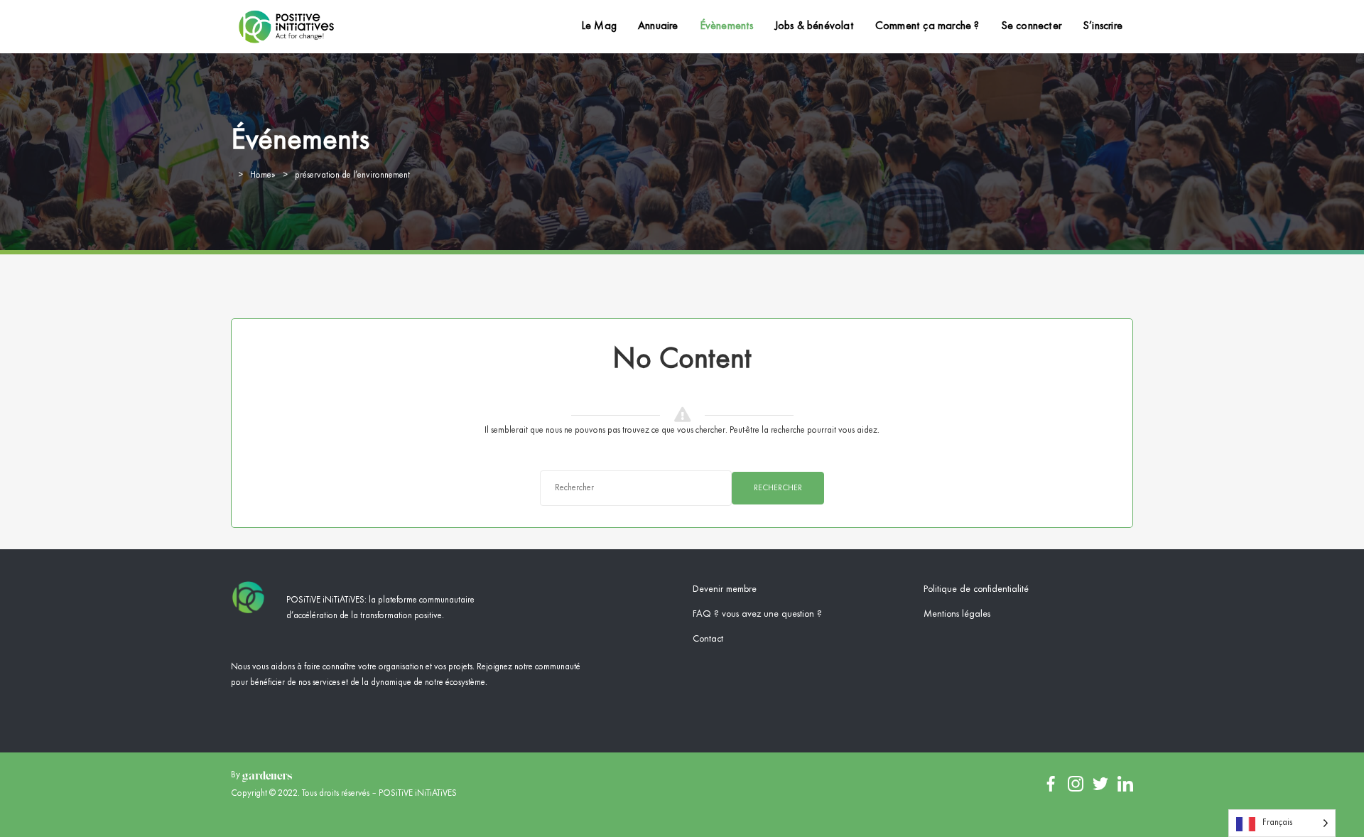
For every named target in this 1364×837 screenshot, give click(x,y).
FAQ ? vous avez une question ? (757, 614)
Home (260, 175)
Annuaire (658, 26)
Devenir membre (725, 589)
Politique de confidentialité (976, 589)
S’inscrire (1102, 26)
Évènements (727, 26)
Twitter (1100, 784)
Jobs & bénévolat (814, 26)
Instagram (1075, 784)
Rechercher (778, 488)
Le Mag (599, 26)
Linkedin (1125, 784)
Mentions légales (957, 614)
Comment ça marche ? (927, 26)
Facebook (1051, 784)
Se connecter (1031, 26)
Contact (708, 639)
